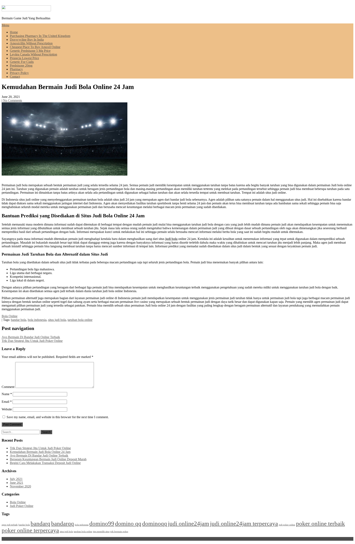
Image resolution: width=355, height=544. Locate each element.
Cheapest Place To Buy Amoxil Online (35, 47)
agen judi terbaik (10, 525)
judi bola (171, 239)
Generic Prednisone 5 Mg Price (30, 50)
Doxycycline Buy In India (27, 39)
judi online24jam (188, 523)
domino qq (128, 523)
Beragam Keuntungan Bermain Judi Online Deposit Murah (48, 459)
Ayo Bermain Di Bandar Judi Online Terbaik (31, 337)
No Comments (12, 100)
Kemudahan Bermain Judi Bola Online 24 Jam (40, 452)
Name (7, 394)
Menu (5, 25)
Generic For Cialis (22, 62)
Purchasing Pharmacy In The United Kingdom (40, 36)
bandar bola (18, 320)
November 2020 (20, 486)
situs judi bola (57, 320)
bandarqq (62, 523)
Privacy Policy (19, 73)
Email (7, 401)
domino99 (101, 523)
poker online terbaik (320, 523)
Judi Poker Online (21, 506)
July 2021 (16, 479)
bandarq (40, 523)
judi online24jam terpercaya (244, 523)
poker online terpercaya (30, 530)
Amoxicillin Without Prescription (31, 43)
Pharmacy (16, 69)
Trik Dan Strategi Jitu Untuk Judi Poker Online (32, 341)
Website (7, 409)
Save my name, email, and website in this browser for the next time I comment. (58, 417)
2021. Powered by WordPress (21, 539)
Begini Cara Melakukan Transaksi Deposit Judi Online (45, 463)
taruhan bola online (80, 320)
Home (14, 32)
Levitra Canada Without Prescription (33, 54)
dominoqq (154, 523)
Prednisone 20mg (21, 65)
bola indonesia (37, 320)
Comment (8, 387)
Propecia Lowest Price (24, 58)
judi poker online (287, 525)
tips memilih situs (101, 531)
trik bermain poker (119, 531)
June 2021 (16, 482)
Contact (15, 76)
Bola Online (9, 316)
